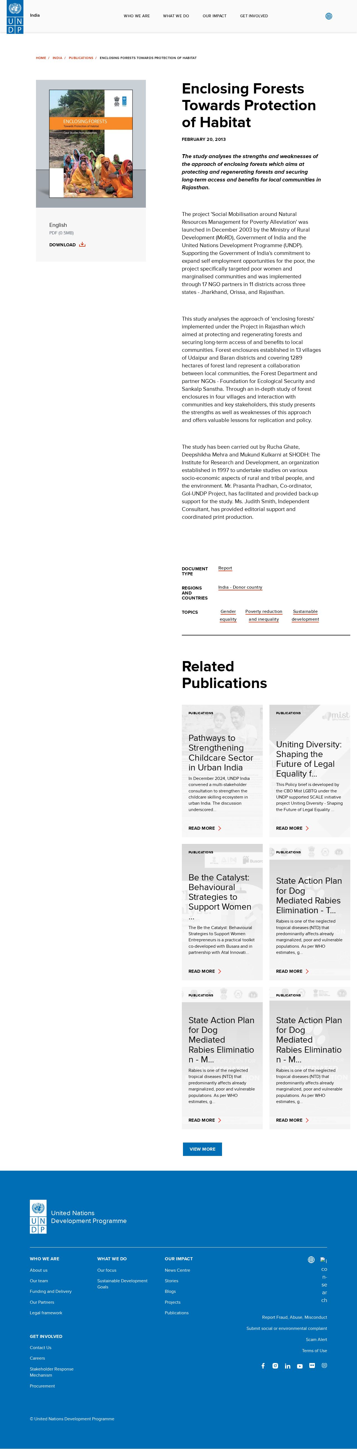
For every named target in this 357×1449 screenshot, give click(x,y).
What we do (176, 16)
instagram (275, 1366)
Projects (172, 1302)
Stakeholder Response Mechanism (52, 1372)
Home (41, 58)
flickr (312, 1366)
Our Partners (42, 1302)
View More (202, 1149)
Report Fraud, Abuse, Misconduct (294, 1317)
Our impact (215, 16)
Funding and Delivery (51, 1291)
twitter (251, 1366)
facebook (263, 1366)
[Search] (323, 1280)
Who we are (137, 16)
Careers (37, 1358)
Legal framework (46, 1313)
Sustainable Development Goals (122, 1284)
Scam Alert (316, 1339)
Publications (81, 58)
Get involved (254, 16)
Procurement (42, 1386)
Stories (171, 1281)
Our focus (106, 1270)
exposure (324, 1366)
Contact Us (40, 1348)
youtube (300, 1366)
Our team (39, 1281)
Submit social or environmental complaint (287, 1328)
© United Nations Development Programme (72, 1419)
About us (38, 1270)
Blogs (170, 1291)
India (35, 15)
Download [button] (62, 245)
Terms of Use (314, 1350)
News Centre (177, 1270)
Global (328, 16)
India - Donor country (240, 587)
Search (340, 16)
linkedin (287, 1366)
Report (225, 568)
